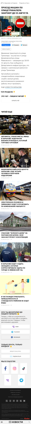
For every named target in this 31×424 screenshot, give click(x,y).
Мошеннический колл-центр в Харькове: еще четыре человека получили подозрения (14, 172)
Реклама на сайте (16, 394)
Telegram (17, 332)
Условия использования (15, 390)
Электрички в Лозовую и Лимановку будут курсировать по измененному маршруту (15, 204)
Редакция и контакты (15, 392)
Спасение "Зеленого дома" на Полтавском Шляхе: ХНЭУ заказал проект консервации (14, 235)
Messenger (17, 337)
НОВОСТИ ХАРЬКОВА (13, 87)
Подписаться (17, 356)
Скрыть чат (15, 100)
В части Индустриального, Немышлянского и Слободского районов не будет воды (15, 300)
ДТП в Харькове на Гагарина (9, 3)
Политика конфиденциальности (15, 396)
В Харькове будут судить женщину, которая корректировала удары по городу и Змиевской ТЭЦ (13, 267)
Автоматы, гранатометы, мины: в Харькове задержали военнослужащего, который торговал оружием (15, 139)
